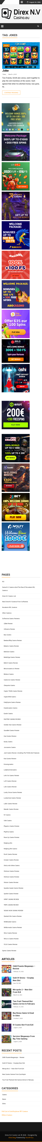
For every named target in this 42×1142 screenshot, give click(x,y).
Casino (4, 1094)
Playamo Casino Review (11, 826)
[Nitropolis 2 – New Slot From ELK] (6, 992)
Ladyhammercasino (10, 770)
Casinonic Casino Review (12, 680)
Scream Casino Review (11, 860)
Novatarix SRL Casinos (9, 607)
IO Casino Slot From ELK (23, 1025)
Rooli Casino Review (10, 854)
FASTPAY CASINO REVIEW (12, 719)
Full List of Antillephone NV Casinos (15, 1111)
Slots (6, 45)
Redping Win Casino (10, 849)
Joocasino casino (10, 747)
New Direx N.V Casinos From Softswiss (15, 601)
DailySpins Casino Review (12, 702)
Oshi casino (8, 820)
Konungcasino (8, 764)
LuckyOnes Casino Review (12, 798)
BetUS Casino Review (11, 663)
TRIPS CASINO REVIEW (11, 905)
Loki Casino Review (10, 787)
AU (3, 581)
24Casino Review (9, 629)
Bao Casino (7, 635)
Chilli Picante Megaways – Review (24, 967)
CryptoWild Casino (10, 697)
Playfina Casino (9, 832)
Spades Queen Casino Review (13, 888)
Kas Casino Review (10, 758)
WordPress (29, 1137)
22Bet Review (8, 623)
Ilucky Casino (8, 742)
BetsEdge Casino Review (12, 657)
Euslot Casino (8, 713)
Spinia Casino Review (9, 950)
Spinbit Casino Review (11, 893)
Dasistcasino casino (10, 708)
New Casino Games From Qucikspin (14, 1074)
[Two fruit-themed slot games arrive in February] (6, 1004)
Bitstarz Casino (9, 674)
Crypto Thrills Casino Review (13, 691)
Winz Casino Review (10, 933)
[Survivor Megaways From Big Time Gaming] (6, 1039)
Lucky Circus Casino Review (13, 792)
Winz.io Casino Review (11, 939)
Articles (8, 959)
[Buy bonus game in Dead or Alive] (6, 1016)
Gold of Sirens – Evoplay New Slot (23, 979)
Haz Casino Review (10, 736)
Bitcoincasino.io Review (11, 668)
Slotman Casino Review (11, 871)
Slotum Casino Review (11, 882)
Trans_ (4, 74)
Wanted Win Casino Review (13, 916)
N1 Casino (7, 815)
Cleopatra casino (9, 685)
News (4, 1099)
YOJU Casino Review (10, 944)
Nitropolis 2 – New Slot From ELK (22, 991)
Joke (5, 70)
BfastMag (12, 1137)
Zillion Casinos (7, 1115)
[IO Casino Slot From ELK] (6, 1028)
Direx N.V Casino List (9, 596)
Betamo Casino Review (11, 646)
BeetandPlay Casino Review (13, 640)
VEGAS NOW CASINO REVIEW (13, 910)
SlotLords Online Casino (12, 865)
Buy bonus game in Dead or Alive (23, 1014)
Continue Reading (11, 93)
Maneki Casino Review (11, 809)
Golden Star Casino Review (13, 725)
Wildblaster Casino (10, 922)
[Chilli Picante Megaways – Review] (6, 969)
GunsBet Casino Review (11, 730)
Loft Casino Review (10, 781)
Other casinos (6, 613)
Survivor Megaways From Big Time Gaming (24, 1037)
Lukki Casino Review (10, 803)
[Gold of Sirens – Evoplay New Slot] (6, 981)
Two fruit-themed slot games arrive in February (24, 1002)
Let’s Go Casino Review (11, 775)
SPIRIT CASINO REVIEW (11, 899)
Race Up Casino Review (11, 837)
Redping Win (8, 843)
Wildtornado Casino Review (13, 927)
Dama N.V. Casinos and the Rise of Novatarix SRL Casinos (18, 588)
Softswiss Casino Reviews (11, 618)
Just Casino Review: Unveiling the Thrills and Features (21, 753)
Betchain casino (9, 652)
